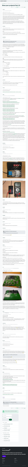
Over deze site (16, 460)
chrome (4, 87)
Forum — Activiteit (5, 422)
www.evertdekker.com (5, 366)
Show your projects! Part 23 (17, 3)
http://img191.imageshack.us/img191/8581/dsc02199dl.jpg (10, 385)
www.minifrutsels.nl (13, 95)
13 (18, 7)
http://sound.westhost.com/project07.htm (8, 379)
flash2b (4, 151)
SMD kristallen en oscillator (7, 436)
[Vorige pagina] (12, 7)
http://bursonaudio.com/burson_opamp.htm (8, 394)
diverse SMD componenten (7, 434)
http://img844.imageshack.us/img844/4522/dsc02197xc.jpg (10, 384)
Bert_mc (4, 340)
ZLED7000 (11, 99)
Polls (14, 461)
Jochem (4, 9)
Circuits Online (3, 3)
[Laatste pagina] (22, 7)
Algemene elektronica (10, 3)
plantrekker (4, 37)
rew (3, 267)
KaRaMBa (4, 215)
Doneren (4, 456)
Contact (3, 463)
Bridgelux (19, 98)
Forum (6, 3)
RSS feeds (15, 462)
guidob (3, 387)
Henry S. (4, 397)
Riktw (3, 372)
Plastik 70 (23, 115)
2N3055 (4, 365)
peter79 (4, 221)
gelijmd (17, 115)
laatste (24, 7)
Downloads (3, 461)
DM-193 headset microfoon (7, 440)
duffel (3, 94)
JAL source (9, 124)
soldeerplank (13, 134)
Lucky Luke (4, 323)
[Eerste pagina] (11, 7)
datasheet (10, 158)
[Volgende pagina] (21, 7)
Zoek (10, 419)
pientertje (4, 26)
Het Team (15, 459)
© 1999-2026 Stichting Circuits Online (6, 465)
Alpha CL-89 (15, 133)
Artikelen (3, 459)
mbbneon (4, 237)
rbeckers (4, 207)
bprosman (4, 143)
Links (2, 462)
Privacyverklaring (24, 465)
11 (15, 7)
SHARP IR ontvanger (6, 438)
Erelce (3, 311)
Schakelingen (3, 460)
